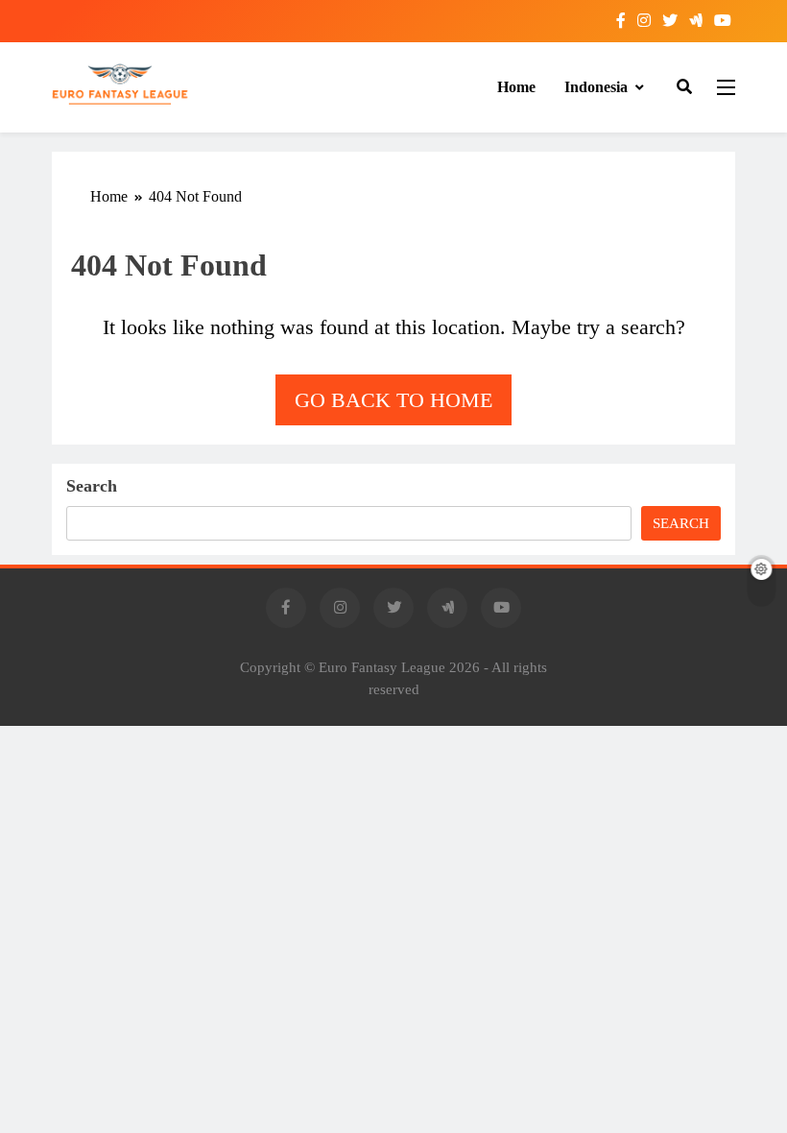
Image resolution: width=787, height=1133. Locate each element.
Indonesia (596, 87)
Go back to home (393, 400)
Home (516, 87)
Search (91, 485)
